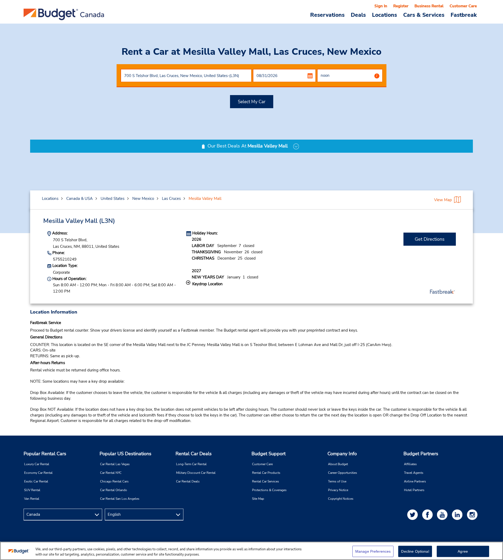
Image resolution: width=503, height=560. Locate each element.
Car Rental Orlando (113, 490)
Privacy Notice (338, 490)
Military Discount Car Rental (196, 473)
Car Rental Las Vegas (115, 464)
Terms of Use (337, 481)
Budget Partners (420, 454)
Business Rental (429, 6)
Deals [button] (358, 15)
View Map (443, 199)
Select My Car (251, 102)
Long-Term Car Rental (191, 464)
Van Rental (31, 499)
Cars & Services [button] (423, 15)
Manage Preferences (373, 551)
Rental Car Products (266, 473)
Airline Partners (415, 481)
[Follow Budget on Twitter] (413, 514)
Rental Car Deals (194, 454)
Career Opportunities (342, 473)
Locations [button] (384, 15)
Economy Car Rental (38, 473)
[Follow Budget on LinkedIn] (458, 514)
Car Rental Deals (188, 481)
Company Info (342, 454)
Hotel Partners (414, 490)
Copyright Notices (340, 499)
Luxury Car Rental (36, 464)
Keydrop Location (207, 284)
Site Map (258, 499)
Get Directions (430, 239)
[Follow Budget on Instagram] (473, 514)
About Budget (338, 464)
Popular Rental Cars (45, 454)
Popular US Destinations (125, 454)
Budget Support (269, 454)
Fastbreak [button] (464, 15)
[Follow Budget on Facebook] (428, 514)
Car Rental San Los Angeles (119, 499)
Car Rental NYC (111, 473)
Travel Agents (413, 473)
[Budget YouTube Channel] (443, 514)
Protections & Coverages (269, 490)
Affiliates (410, 464)
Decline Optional (415, 551)
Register (400, 6)
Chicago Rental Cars (114, 481)
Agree (463, 551)
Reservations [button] (327, 15)
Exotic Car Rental (36, 481)
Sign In (380, 6)
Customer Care (463, 6)
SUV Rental (32, 490)
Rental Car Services (265, 481)
